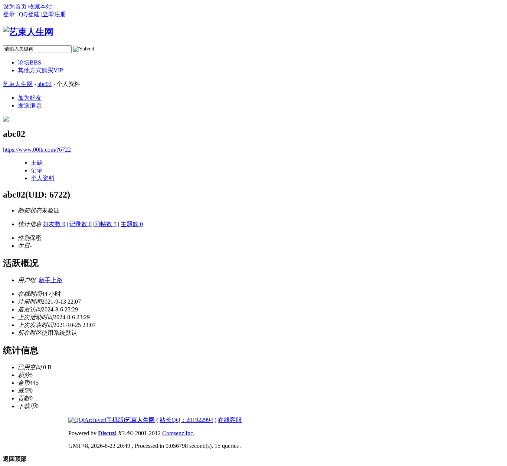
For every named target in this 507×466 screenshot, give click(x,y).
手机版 (115, 420)
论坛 (29, 62)
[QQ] (75, 420)
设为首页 (15, 6)
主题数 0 (132, 224)
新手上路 (50, 280)
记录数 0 (80, 224)
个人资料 (43, 178)
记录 (37, 170)
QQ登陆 (30, 14)
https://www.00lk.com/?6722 (37, 149)
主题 (37, 162)
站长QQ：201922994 (186, 420)
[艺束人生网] (28, 32)
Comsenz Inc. (178, 433)
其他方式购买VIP (40, 70)
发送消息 (30, 105)
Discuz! (107, 433)
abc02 (44, 84)
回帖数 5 (105, 224)
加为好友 (30, 98)
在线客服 (230, 420)
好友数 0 (54, 224)
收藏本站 (40, 6)
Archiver (94, 420)
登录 (9, 14)
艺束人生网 (18, 84)
